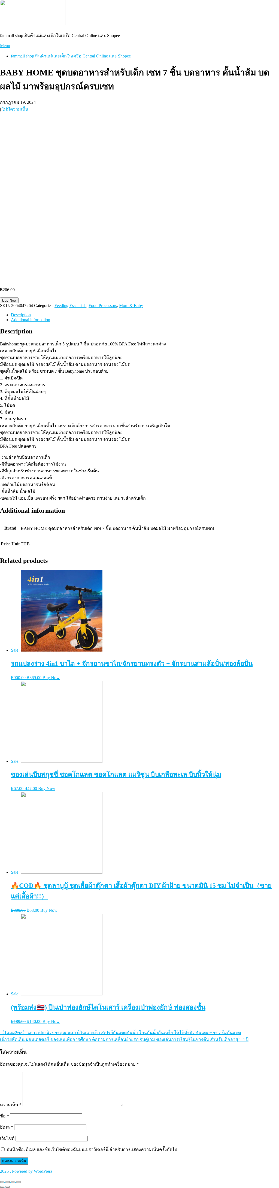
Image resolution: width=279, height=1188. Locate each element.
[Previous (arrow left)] (2, 1187)
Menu (5, 45)
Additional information (30, 319)
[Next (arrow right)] (7, 1187)
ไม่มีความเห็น (15, 109)
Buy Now (9, 300)
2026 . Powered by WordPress (26, 1171)
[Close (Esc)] (2, 1182)
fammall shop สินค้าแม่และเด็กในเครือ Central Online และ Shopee (71, 56)
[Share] (7, 1182)
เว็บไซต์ (7, 1138)
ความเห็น (11, 1104)
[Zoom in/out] (18, 1182)
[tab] (145, 314)
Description (21, 314)
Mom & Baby (131, 305)
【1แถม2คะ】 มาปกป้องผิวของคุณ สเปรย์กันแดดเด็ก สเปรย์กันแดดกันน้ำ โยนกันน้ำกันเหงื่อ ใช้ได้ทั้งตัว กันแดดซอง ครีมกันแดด (120, 1032)
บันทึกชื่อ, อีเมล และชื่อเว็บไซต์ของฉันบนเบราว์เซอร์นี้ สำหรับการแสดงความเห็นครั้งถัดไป (92, 1149)
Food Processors (103, 305)
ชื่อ (4, 1116)
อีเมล (6, 1127)
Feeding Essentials (70, 305)
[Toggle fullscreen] (13, 1182)
